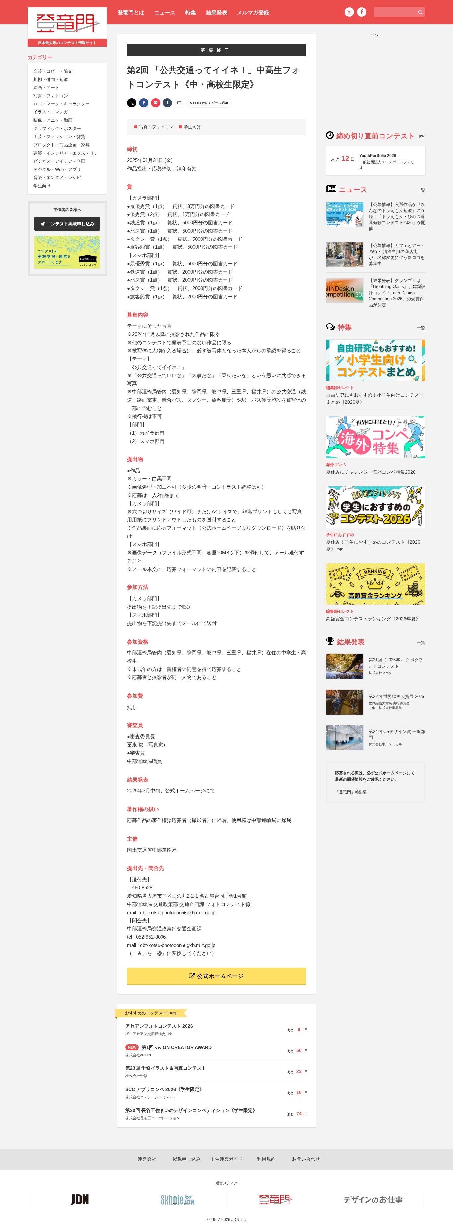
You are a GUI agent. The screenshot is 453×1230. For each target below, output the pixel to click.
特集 (190, 12)
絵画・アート (46, 87)
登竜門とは (131, 12)
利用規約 (266, 1159)
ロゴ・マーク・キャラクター (61, 104)
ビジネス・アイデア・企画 (59, 161)
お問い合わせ (306, 1159)
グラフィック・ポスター (57, 128)
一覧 (421, 190)
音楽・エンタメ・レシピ (57, 177)
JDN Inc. (239, 1219)
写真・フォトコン (50, 96)
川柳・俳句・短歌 (50, 79)
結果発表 (216, 12)
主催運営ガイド (226, 1159)
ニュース (164, 12)
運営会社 (147, 1159)
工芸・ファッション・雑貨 (59, 136)
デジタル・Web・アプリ (57, 169)
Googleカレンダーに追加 (209, 102)
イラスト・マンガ (50, 112)
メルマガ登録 (253, 12)
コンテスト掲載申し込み (70, 223)
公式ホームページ (219, 976)
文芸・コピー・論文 (52, 71)
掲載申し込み (187, 1159)
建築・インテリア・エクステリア (65, 153)
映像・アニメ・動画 (52, 120)
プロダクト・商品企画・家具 (61, 145)
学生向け (42, 185)
